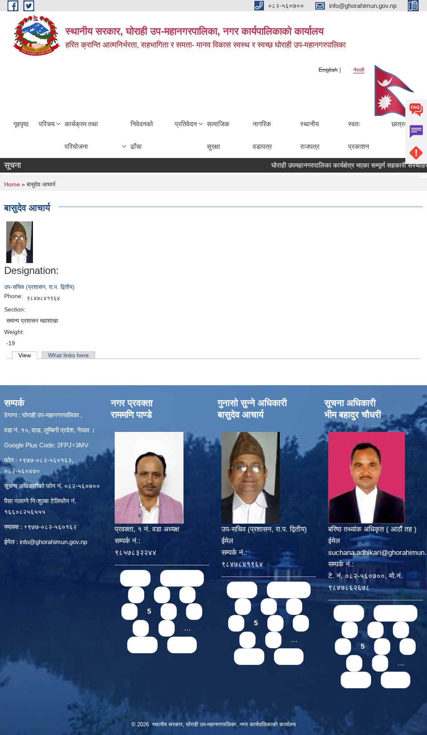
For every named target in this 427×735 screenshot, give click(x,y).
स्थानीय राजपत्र (309, 135)
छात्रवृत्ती (403, 124)
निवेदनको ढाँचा (142, 135)
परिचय (47, 124)
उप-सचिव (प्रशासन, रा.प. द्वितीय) (39, 286)
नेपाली (358, 70)
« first (135, 578)
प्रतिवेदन (186, 124)
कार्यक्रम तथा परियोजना (81, 135)
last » (182, 645)
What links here (68, 355)
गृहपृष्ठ (21, 124)
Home (12, 184)
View (27, 355)
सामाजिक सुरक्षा (218, 135)
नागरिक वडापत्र (262, 135)
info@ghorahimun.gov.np (53, 541)
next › (142, 645)
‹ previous (182, 578)
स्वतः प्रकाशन (358, 135)
